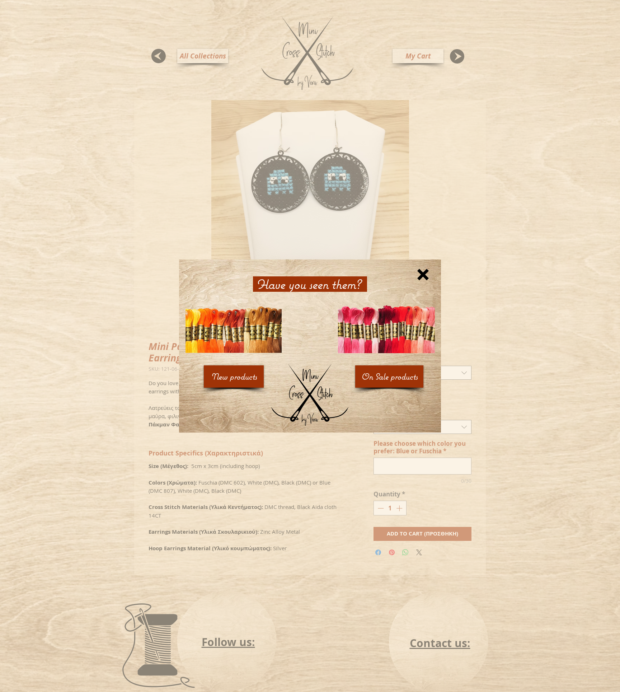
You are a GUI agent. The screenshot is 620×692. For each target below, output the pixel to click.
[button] (423, 274)
